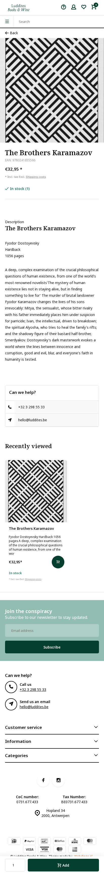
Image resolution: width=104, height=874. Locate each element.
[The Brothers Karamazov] (36, 491)
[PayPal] (29, 841)
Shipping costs (36, 177)
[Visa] (29, 850)
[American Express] (74, 850)
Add (65, 865)
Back (14, 32)
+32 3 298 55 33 (31, 407)
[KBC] (74, 841)
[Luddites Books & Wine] (18, 7)
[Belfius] (59, 841)
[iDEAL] (14, 841)
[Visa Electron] (44, 850)
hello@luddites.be (32, 419)
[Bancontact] (44, 841)
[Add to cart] (58, 562)
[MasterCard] (90, 841)
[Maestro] (59, 850)
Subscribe (52, 647)
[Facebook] (43, 780)
